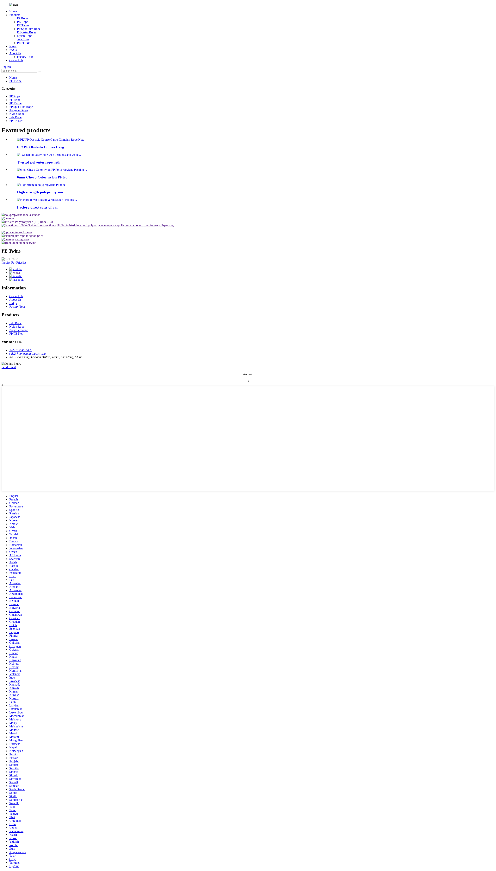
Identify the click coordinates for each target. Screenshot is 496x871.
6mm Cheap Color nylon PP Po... (43, 177)
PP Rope (22, 18)
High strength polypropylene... (41, 192)
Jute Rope (23, 39)
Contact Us (16, 60)
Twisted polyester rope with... (40, 162)
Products (14, 14)
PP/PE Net (23, 42)
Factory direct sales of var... (38, 207)
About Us (15, 53)
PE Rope (22, 21)
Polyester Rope (26, 32)
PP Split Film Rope (28, 28)
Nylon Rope (24, 35)
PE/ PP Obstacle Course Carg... (42, 147)
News (12, 46)
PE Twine (23, 25)
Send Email (9, 367)
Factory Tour (25, 56)
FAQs (13, 49)
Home (13, 11)
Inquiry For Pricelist (14, 262)
